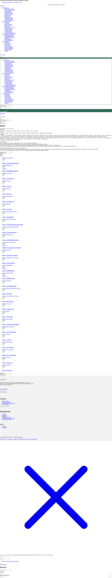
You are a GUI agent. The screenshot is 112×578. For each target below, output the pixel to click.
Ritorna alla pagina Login (4, 575)
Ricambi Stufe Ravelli (4, 406)
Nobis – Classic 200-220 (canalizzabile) (12, 224)
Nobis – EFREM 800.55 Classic (10, 240)
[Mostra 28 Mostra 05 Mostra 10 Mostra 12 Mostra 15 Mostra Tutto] (3, 153)
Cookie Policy (10, 439)
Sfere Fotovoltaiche (9, 48)
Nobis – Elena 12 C (7, 363)
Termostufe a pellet (8, 13)
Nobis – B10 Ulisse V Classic (10, 255)
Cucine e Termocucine (9, 20)
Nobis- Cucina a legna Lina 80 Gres (11, 247)
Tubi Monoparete (8, 30)
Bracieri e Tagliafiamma (9, 27)
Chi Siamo (4, 415)
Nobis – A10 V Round (8, 178)
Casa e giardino (5, 404)
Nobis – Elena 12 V (7, 370)
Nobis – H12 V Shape (8, 347)
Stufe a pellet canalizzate (10, 9)
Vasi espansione (8, 28)
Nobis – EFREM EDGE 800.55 (10, 171)
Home (1, 123)
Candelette (7, 23)
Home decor (7, 42)
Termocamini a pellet (9, 14)
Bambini (6, 50)
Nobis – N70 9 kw (7, 194)
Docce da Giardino (8, 46)
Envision (21, 437)
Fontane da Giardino (9, 47)
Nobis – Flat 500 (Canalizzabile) (10, 324)
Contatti (4, 414)
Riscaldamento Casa (9, 35)
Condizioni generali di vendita (8, 418)
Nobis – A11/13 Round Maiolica (10, 163)
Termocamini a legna (9, 18)
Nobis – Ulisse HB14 (7, 217)
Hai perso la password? (11, 561)
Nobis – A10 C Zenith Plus (9, 332)
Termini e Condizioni (32, 439)
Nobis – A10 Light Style (8, 263)
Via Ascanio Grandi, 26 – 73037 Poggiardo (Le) (12, 2)
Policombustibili (8, 11)
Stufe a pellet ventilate (9, 8)
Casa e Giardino (5, 41)
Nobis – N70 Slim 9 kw (8, 201)
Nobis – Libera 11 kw (7, 309)
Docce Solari (7, 45)
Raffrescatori (7, 38)
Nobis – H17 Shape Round (9, 286)
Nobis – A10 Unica (7, 209)
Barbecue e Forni (8, 49)
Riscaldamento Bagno (9, 36)
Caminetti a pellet (8, 12)
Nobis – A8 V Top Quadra (9, 355)
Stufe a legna (7, 16)
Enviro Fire (7, 22)
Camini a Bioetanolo (9, 40)
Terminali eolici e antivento (10, 33)
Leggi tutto (4, 168)
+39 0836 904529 (3, 111)
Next (2, 372)
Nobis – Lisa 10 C (7, 186)
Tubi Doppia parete (9, 32)
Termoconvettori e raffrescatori (8, 34)
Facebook (4, 426)
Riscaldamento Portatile (10, 37)
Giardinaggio (7, 43)
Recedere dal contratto (7, 419)
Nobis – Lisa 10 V (7, 340)
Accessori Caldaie (8, 29)
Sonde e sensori (8, 25)
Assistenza (4, 416)
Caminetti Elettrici (8, 39)
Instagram (4, 427)
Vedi (3, 160)
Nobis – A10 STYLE (7, 316)
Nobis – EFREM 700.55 (8, 278)
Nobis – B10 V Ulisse (7, 301)
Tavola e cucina (8, 44)
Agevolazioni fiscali (6, 417)
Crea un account (3, 564)
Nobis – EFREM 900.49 (8, 270)
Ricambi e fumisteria (6, 21)
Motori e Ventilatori (8, 24)
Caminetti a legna (8, 17)
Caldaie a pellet (8, 15)
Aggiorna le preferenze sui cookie (20, 439)
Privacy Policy (3, 439)
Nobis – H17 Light (7, 293)
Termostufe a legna (9, 19)
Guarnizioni (7, 26)
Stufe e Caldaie (5, 7)
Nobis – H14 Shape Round (9, 232)
